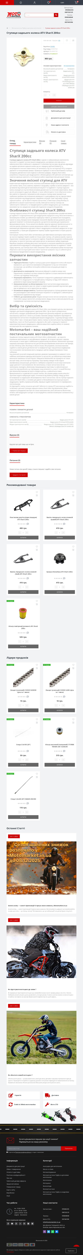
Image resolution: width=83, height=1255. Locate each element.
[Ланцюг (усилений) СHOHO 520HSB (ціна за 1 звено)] (23, 677)
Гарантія (18, 1095)
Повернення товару (13, 1187)
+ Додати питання (19, 475)
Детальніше (10, 1252)
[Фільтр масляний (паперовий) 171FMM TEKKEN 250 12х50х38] (60, 731)
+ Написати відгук (19, 451)
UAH (62, 3)
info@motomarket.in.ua (51, 1222)
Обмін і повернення (14, 1169)
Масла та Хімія (48, 1169)
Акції (8, 1196)
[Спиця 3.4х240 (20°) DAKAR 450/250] (23, 785)
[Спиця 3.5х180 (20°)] (23, 731)
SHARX (53, 46)
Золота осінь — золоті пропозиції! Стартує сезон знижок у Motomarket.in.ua (37, 906)
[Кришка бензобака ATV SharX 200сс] (60, 558)
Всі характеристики (69, 65)
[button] (35, 2)
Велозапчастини (49, 1189)
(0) (59, 40)
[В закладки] (36, 492)
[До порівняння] (36, 495)
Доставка (55, 1095)
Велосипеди (47, 1186)
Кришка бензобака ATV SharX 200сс (60, 572)
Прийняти (71, 1251)
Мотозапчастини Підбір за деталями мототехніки (26, 28)
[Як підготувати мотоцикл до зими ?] (41, 951)
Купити (59, 101)
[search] (56, 15)
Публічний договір (58, 111)
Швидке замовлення (59, 107)
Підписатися (68, 1148)
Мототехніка (47, 1180)
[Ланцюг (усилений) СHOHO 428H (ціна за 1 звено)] (60, 677)
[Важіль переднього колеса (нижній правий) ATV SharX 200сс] (60, 504)
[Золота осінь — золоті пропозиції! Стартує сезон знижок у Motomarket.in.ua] (41, 868)
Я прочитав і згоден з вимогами (26, 1152)
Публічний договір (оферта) (16, 1181)
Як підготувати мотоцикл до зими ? (22, 989)
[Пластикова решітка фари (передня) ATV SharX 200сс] (23, 504)
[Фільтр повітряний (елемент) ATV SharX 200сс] (23, 613)
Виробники (10, 1193)
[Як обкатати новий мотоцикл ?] (41, 1037)
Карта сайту (11, 1190)
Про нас (9, 1178)
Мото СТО (54, 1104)
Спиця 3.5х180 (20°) (23, 745)
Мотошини (47, 1183)
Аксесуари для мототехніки (52, 1166)
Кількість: (47, 92)
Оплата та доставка (58, 132)
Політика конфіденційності (23, 1152)
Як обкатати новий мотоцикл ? (20, 1075)
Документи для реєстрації (60, 118)
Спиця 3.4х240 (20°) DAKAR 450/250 (23, 799)
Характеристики (30, 142)
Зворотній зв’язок (13, 1184)
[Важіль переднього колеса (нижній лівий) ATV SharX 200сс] (23, 558)
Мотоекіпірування (49, 1172)
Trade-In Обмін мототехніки (25, 1104)
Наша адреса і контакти (60, 125)
